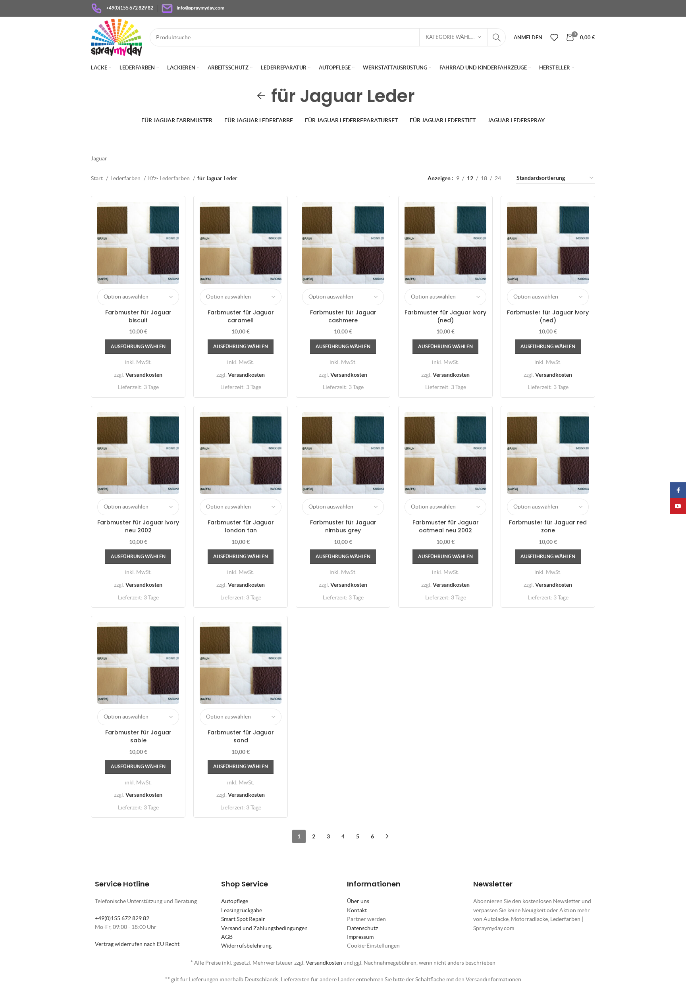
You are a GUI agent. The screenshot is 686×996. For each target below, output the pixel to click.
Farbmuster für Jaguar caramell (241, 316)
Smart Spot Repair (243, 919)
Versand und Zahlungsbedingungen (264, 928)
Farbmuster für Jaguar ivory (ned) (445, 316)
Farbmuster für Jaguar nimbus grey (343, 526)
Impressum (360, 937)
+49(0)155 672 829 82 (122, 918)
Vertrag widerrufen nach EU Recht (137, 944)
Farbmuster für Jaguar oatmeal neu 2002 (445, 526)
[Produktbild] (548, 243)
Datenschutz (362, 928)
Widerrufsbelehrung (246, 945)
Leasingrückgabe (241, 910)
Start (97, 178)
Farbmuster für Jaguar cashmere (343, 316)
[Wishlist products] (554, 37)
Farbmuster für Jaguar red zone (548, 526)
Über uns (358, 901)
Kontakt (357, 910)
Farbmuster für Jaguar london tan (241, 526)
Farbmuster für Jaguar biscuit (138, 316)
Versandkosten (143, 375)
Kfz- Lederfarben (169, 178)
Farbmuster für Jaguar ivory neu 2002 (138, 526)
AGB (227, 937)
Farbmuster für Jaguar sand (241, 736)
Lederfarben (126, 178)
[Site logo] (116, 36)
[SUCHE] (497, 37)
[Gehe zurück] (261, 96)
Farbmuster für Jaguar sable (138, 736)
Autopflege (234, 901)
